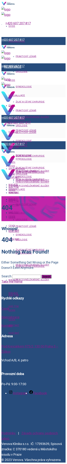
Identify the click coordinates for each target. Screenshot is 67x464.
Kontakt (6, 326)
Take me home (12, 281)
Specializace (10, 317)
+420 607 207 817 (18, 23)
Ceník (5, 308)
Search (6, 276)
